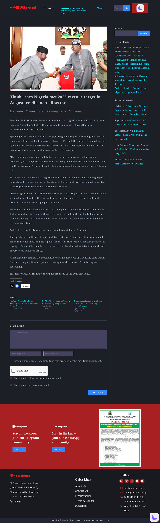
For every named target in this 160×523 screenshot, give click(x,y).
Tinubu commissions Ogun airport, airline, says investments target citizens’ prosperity (88, 303)
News (63, 112)
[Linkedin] (142, 481)
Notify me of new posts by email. (32, 385)
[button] (140, 8)
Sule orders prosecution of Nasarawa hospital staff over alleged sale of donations (131, 80)
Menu (100, 8)
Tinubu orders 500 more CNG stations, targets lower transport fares (73, 10)
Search (118, 28)
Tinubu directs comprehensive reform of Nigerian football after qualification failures (132, 68)
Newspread (18, 112)
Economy (54, 112)
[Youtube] (137, 481)
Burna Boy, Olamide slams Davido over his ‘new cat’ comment (131, 135)
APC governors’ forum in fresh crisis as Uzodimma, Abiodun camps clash (132, 149)
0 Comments (77, 112)
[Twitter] (126, 481)
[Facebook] (121, 481)
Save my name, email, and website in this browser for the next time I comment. (58, 361)
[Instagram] (132, 481)
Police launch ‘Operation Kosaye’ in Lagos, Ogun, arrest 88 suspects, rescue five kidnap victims (131, 110)
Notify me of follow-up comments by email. (38, 378)
